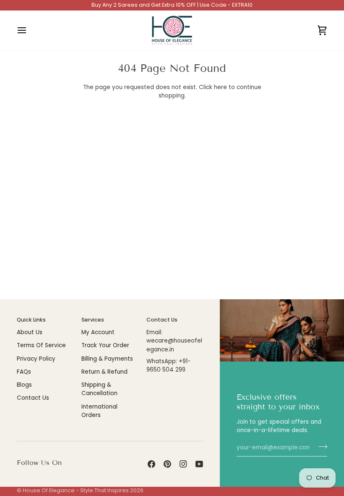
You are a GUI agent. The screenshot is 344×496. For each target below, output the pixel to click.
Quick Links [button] (31, 319)
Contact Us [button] (161, 319)
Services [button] (92, 319)
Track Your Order (105, 345)
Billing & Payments (107, 359)
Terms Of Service (41, 345)
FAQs (24, 372)
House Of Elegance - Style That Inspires (76, 490)
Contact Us (33, 398)
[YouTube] (199, 464)
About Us (29, 332)
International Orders (99, 411)
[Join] (320, 446)
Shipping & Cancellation (99, 389)
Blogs (24, 385)
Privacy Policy (36, 359)
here (220, 87)
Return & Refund (104, 372)
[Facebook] (151, 464)
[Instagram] (183, 464)
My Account (98, 332)
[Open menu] (29, 30)
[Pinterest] (167, 464)
